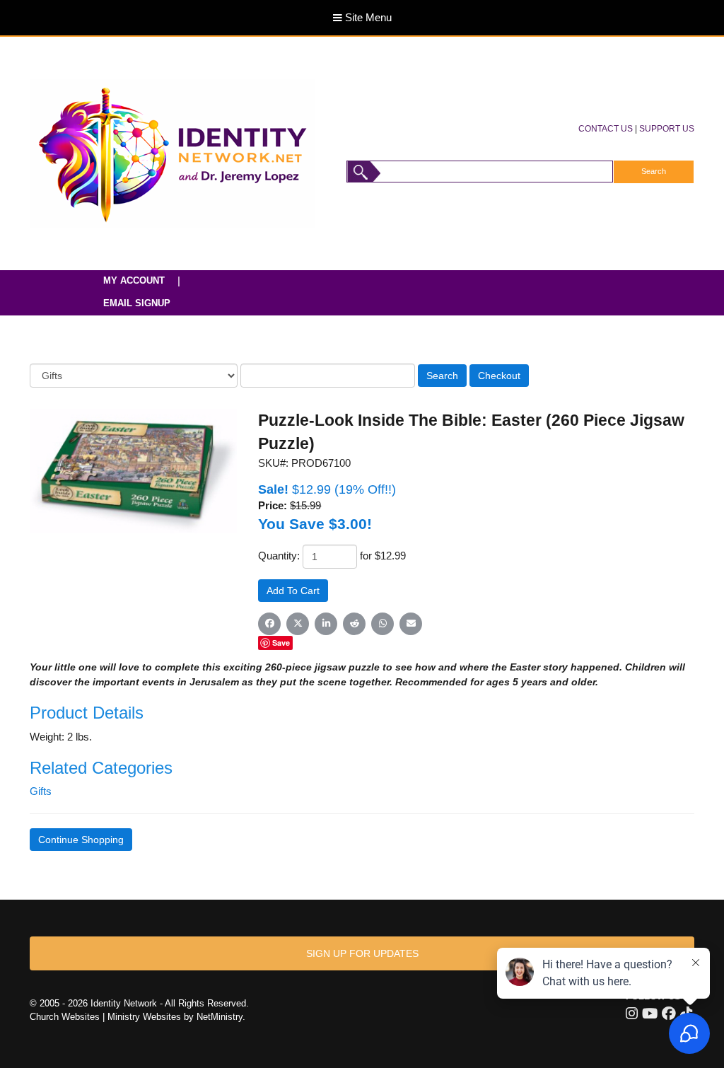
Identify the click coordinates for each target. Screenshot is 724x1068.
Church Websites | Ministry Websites (107, 1016)
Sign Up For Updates (362, 953)
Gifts (41, 791)
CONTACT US (605, 128)
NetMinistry (220, 1016)
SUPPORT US (666, 128)
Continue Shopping (81, 839)
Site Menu (367, 17)
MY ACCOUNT (134, 280)
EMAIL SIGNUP (136, 303)
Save (281, 642)
